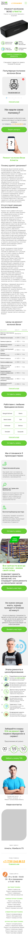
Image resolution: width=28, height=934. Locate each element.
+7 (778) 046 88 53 (16, 3)
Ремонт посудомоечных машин (14, 927)
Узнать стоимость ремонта (14, 55)
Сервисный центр (12, 796)
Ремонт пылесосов (14, 889)
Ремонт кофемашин (14, 893)
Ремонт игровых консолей (14, 908)
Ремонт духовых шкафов (14, 933)
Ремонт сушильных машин (14, 929)
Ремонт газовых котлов (14, 918)
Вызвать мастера (14, 588)
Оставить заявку (14, 394)
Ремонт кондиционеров (14, 914)
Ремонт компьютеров (14, 903)
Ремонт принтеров (14, 904)
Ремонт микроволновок (14, 891)
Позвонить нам (14, 864)
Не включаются (14, 93)
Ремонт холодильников (14, 924)
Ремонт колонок (13, 798)
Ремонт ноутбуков (14, 901)
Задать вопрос (14, 129)
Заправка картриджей (14, 906)
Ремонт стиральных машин (14, 925)
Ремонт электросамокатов (14, 895)
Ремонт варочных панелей (14, 931)
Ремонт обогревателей (14, 916)
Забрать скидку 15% (14, 758)
